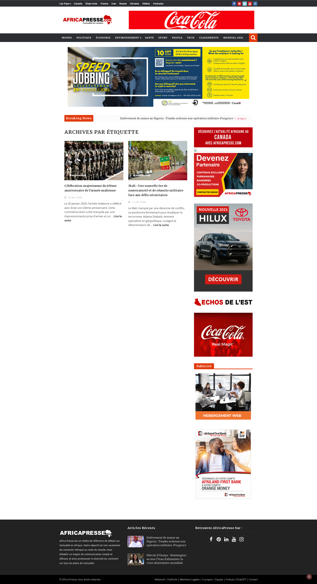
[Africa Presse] (87, 20)
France (104, 3)
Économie (103, 37)
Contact (253, 579)
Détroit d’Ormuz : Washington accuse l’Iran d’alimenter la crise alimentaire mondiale (166, 559)
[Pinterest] (239, 3)
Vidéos (146, 3)
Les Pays (64, 3)
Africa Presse (69, 579)
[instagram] (255, 3)
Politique (83, 37)
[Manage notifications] (309, 576)
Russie (123, 3)
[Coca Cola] (191, 20)
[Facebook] (234, 3)
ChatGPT (241, 579)
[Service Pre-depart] (158, 105)
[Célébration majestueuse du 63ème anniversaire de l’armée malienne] (93, 160)
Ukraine (134, 3)
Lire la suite (161, 225)
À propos (207, 579)
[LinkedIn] (245, 3)
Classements (209, 37)
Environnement (127, 37)
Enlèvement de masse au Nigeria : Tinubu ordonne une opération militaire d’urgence (154, 118)
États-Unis (91, 3)
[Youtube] (250, 3)
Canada (78, 3)
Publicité (172, 579)
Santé (149, 37)
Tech (190, 37)
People (177, 37)
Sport (162, 37)
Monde (67, 37)
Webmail (160, 579)
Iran (113, 3)
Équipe (219, 579)
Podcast (230, 579)
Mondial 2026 (233, 37)
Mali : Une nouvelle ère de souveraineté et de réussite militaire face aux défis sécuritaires (155, 190)
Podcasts (158, 3)
